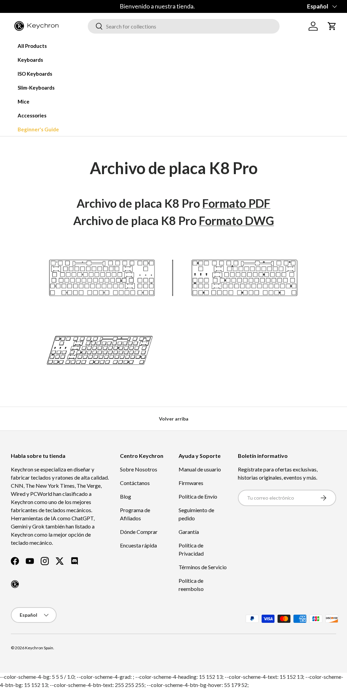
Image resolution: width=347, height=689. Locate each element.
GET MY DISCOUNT (100, 407)
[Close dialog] (298, 267)
